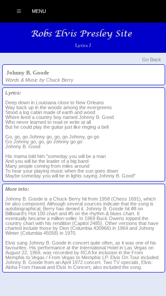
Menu (38, 11)
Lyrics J (83, 45)
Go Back (151, 59)
